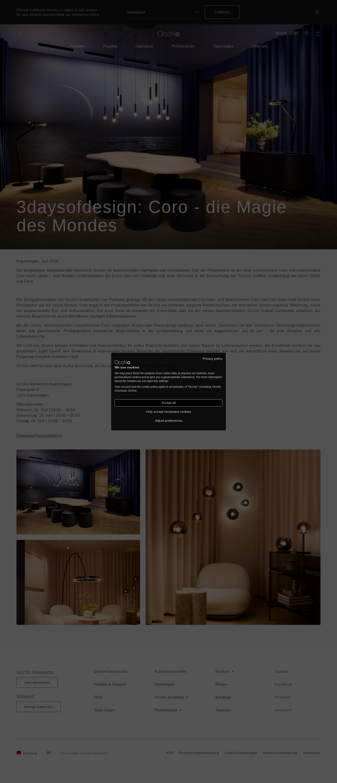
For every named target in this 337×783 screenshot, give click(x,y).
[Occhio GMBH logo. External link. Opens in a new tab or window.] (122, 362)
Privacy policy (212, 358)
